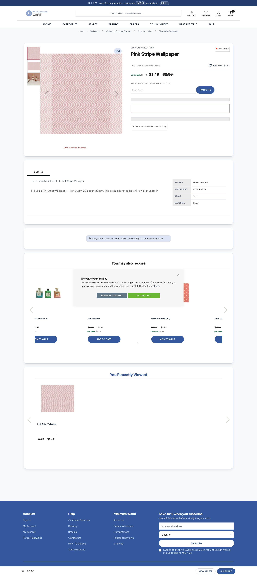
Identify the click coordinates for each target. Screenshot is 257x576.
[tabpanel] (128, 196)
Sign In (26, 520)
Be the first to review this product (146, 66)
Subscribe (196, 543)
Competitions (121, 531)
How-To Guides (77, 543)
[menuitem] (47, 24)
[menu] (128, 24)
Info (163, 3)
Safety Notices (76, 549)
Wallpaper (94, 31)
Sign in (139, 238)
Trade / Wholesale (123, 526)
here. (157, 286)
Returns (72, 531)
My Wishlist (29, 531)
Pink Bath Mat (44, 318)
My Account (29, 526)
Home (81, 31)
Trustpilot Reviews (123, 537)
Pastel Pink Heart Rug (111, 318)
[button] (191, 13)
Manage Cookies (112, 295)
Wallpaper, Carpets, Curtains (118, 31)
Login (218, 15)
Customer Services (79, 520)
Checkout (226, 571)
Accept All (144, 295)
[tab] (38, 172)
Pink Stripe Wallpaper (47, 424)
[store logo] (46, 13)
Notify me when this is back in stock (151, 83)
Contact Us (74, 537)
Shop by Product (145, 31)
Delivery (72, 526)
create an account (154, 238)
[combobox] (128, 13)
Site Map (118, 543)
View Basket (205, 571)
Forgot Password (32, 537)
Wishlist (206, 15)
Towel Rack (170, 318)
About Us (118, 520)
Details (38, 172)
